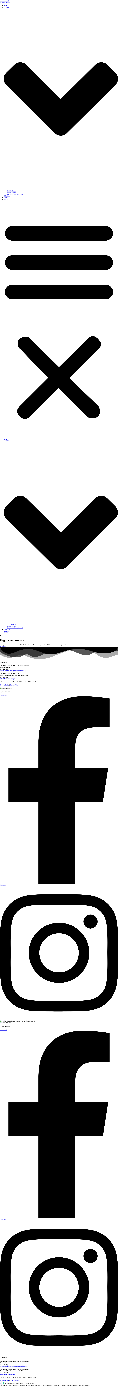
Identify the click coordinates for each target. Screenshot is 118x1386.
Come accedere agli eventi (15, 194)
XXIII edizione (11, 191)
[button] (59, 319)
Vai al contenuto (4, 1)
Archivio (6, 197)
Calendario (7, 196)
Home (5, 5)
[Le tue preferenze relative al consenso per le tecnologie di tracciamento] (3, 1383)
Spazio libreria (11, 192)
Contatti (6, 199)
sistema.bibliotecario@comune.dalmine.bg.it (13, 670)
